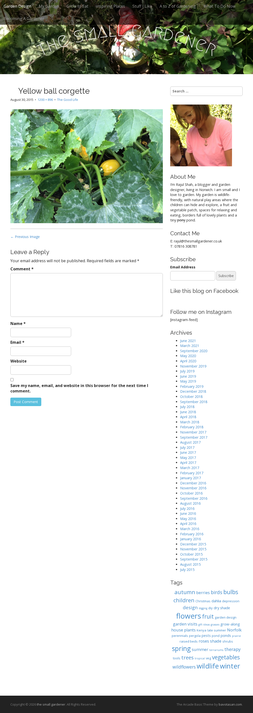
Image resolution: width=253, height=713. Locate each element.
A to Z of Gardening (178, 6)
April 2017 (188, 462)
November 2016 (193, 488)
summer (200, 649)
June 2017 (188, 452)
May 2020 (188, 355)
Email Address (182, 267)
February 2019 (191, 386)
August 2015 (190, 564)
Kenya (201, 630)
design (190, 607)
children (183, 600)
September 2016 (193, 498)
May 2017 (188, 457)
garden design (225, 617)
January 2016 (190, 539)
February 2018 (191, 427)
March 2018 (189, 422)
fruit (208, 616)
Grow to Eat (77, 6)
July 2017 (187, 447)
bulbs (230, 592)
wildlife (208, 665)
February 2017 (191, 473)
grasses (215, 624)
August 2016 (190, 503)
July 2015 (187, 569)
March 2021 (189, 345)
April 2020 (188, 361)
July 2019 (187, 371)
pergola (195, 635)
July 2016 (187, 508)
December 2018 (193, 391)
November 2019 (193, 366)
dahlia (216, 600)
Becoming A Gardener (24, 18)
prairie (236, 636)
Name (18, 323)
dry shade (222, 607)
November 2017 (193, 432)
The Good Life (67, 99)
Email (17, 342)
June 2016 (188, 513)
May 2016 (188, 518)
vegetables (226, 657)
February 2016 (191, 534)
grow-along (230, 624)
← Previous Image (25, 236)
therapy (232, 649)
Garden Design (17, 6)
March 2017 (189, 467)
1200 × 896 (45, 99)
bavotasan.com (230, 704)
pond (216, 635)
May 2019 (188, 381)
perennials (180, 635)
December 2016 (193, 483)
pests (206, 635)
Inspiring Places (110, 6)
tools (176, 658)
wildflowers (184, 667)
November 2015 (193, 549)
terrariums (216, 650)
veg (208, 658)
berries (203, 592)
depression (230, 601)
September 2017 (193, 437)
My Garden (49, 6)
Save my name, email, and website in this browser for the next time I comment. (79, 388)
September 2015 (193, 559)
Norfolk (234, 630)
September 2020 (193, 350)
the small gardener (51, 704)
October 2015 (191, 554)
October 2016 (191, 493)
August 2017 (190, 442)
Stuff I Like (142, 6)
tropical (200, 658)
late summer (216, 630)
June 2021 (188, 340)
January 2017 (190, 477)
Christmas (203, 601)
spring (181, 648)
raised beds (189, 641)
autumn (184, 592)
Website (18, 361)
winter (230, 665)
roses (204, 641)
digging (203, 608)
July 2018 (187, 406)
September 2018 (193, 401)
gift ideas (204, 624)
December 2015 (193, 544)
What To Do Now (219, 6)
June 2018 (188, 412)
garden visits (185, 624)
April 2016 (188, 523)
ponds (226, 635)
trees (187, 657)
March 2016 (189, 528)
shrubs (227, 641)
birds (216, 592)
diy (210, 608)
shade (215, 641)
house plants (183, 630)
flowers (188, 616)
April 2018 (188, 416)
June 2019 (188, 376)
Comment (22, 269)
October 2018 (191, 396)
